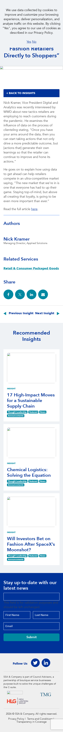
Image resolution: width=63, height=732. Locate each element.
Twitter (35, 662)
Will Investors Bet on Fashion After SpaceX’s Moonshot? (31, 544)
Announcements (15, 415)
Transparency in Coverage (31, 721)
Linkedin (45, 662)
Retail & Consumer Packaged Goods (31, 268)
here (34, 209)
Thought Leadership (17, 412)
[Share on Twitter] (20, 294)
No (34, 42)
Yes (29, 42)
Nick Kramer (17, 239)
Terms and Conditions (39, 719)
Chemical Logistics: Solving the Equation (29, 472)
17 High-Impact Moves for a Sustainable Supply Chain (31, 400)
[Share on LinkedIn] (31, 294)
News (43, 412)
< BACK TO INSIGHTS (20, 93)
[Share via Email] (43, 294)
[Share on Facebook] (8, 294)
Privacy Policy (16, 719)
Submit (31, 637)
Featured (33, 412)
